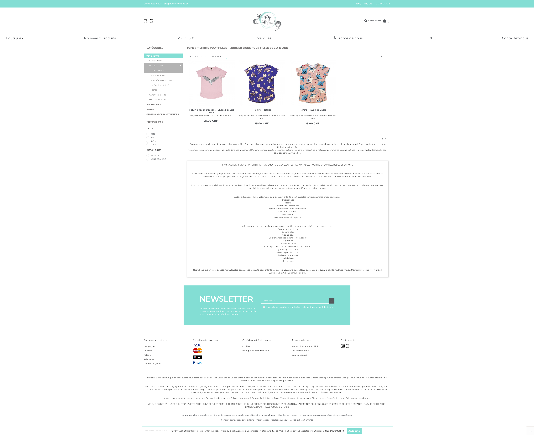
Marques (264, 38)
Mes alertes (375, 20)
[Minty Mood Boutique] (267, 21)
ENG (358, 3)
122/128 (153, 145)
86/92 (153, 134)
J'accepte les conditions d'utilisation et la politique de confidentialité (299, 307)
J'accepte (354, 431)
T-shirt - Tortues (262, 110)
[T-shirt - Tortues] (262, 83)
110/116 (153, 141)
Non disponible (158, 159)
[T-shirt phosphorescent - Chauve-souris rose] (211, 83)
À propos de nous (348, 38)
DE (370, 3)
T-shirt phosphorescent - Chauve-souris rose (211, 111)
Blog (432, 38)
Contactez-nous (515, 38)
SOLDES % (185, 38)
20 (202, 56)
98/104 (153, 137)
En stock (155, 155)
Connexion (383, 3)
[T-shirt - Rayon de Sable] (313, 83)
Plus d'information (334, 431)
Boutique (13, 38)
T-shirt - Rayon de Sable (312, 110)
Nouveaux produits (100, 38)
